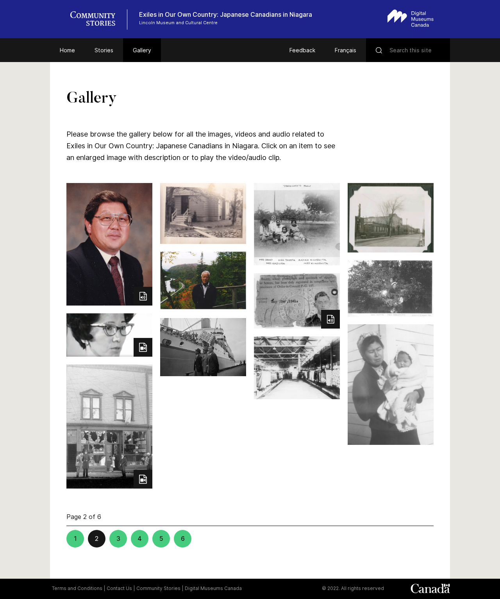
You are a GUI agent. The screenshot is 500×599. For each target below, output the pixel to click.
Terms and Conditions (77, 588)
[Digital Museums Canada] (411, 18)
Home (67, 50)
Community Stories (158, 588)
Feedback (302, 50)
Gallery (142, 50)
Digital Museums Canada (213, 588)
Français (345, 50)
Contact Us (119, 588)
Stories (104, 50)
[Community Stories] (96, 19)
